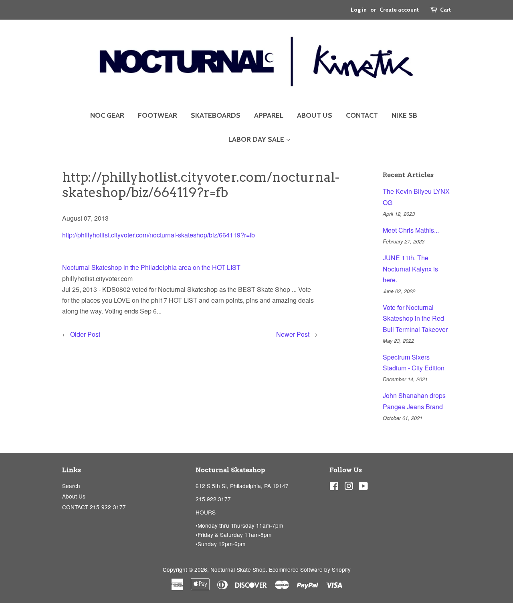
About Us (73, 496)
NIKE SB (404, 115)
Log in (359, 9)
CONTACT (362, 115)
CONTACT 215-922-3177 (94, 507)
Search (71, 486)
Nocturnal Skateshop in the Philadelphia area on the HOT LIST (151, 267)
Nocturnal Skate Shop (238, 569)
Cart (445, 9)
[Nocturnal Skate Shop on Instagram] (348, 487)
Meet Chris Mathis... (411, 230)
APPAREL (268, 115)
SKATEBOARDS (215, 115)
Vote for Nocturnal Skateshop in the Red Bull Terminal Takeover (415, 318)
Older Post (85, 334)
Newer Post (292, 334)
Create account (399, 9)
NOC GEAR (107, 115)
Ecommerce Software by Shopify (310, 569)
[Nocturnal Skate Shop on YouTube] (363, 487)
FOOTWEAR (157, 115)
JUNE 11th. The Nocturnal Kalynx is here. (410, 268)
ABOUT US (314, 115)
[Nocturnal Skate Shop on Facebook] (334, 487)
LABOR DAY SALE (257, 139)
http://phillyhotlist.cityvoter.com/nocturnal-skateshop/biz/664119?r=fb (158, 234)
